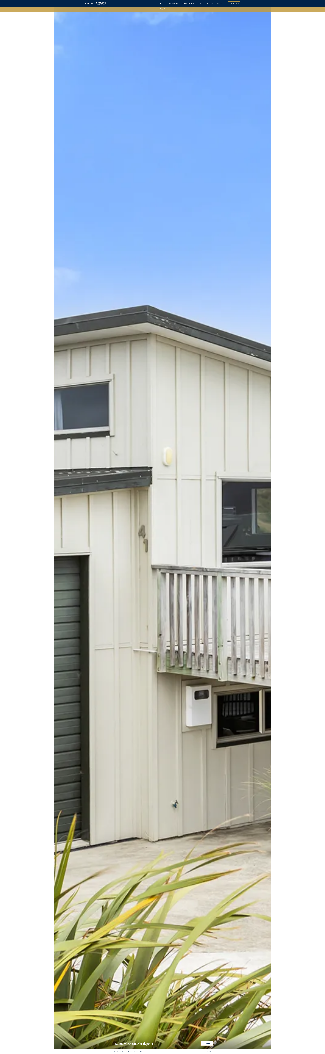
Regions (210, 3)
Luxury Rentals (188, 3)
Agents (200, 3)
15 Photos (207, 1043)
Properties (173, 3)
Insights (220, 3)
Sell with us (234, 3)
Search (163, 3)
